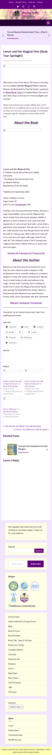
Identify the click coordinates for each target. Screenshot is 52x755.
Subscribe (36, 564)
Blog (10, 626)
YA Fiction (12, 692)
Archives (12, 703)
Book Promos (23, 452)
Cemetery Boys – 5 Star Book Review (35, 34)
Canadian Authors (15, 650)
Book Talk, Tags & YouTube (20, 640)
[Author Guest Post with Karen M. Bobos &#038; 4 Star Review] (34, 374)
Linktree (32, 2)
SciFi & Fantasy (14, 683)
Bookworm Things (16, 645)
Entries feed (13, 730)
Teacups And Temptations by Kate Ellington (33, 447)
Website (14, 303)
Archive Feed (13, 617)
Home (11, 2)
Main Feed (12, 673)
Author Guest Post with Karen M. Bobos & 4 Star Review (34, 383)
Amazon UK (39, 253)
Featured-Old (14, 659)
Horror (11, 668)
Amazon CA (26, 253)
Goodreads (20, 204)
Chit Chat (12, 654)
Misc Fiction (13, 678)
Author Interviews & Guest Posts (22, 621)
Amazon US (13, 253)
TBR (10, 687)
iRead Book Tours (14, 92)
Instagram (24, 303)
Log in (11, 726)
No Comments (26, 60)
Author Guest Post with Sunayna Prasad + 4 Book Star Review (12, 383)
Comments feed (15, 735)
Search (11, 547)
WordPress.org (14, 740)
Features (12, 664)
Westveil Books (30, 12)
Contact (40, 2)
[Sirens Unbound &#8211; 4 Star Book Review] (12, 402)
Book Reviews (24, 37)
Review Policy (21, 2)
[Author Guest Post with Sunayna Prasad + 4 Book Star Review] (12, 374)
